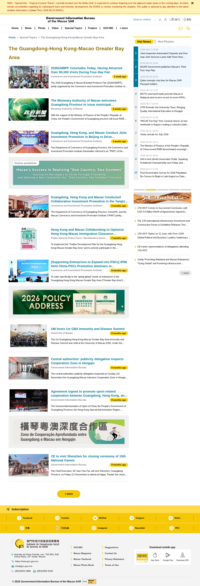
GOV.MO (78, 547)
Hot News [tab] (144, 41)
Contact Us (111, 553)
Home (12, 37)
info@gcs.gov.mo (23, 566)
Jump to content (141, 19)
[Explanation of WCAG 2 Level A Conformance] (89, 581)
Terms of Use (112, 565)
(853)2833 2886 (23, 571)
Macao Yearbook (82, 559)
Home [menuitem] (15, 28)
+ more (185, 273)
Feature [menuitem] (92, 28)
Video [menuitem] (55, 28)
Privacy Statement (114, 559)
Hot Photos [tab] (166, 41)
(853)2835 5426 (45, 571)
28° (177, 19)
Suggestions (111, 547)
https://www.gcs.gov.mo (26, 561)
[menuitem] (28, 28)
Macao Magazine (82, 553)
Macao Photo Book (84, 565)
